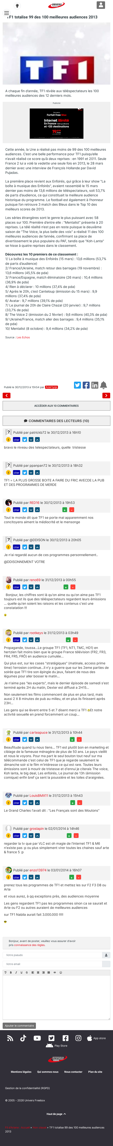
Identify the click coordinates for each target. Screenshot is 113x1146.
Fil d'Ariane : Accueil (17, 1127)
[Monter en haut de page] (37, 439)
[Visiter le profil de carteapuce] (8, 732)
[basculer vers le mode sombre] (17, 5)
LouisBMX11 (39, 796)
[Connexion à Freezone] (101, 5)
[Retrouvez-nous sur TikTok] (24, 1038)
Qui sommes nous (47, 1071)
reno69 (35, 580)
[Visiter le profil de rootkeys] (8, 632)
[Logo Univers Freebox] (56, 5)
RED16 (35, 503)
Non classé (39, 1127)
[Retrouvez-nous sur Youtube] (38, 1038)
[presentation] (5, 973)
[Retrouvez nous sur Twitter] (52, 1038)
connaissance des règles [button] (29, 945)
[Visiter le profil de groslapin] (8, 828)
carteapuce (39, 732)
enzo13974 (38, 870)
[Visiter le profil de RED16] (8, 502)
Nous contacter (73, 1071)
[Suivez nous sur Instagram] (79, 1038)
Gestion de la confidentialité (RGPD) (27, 1088)
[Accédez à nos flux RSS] (10, 1038)
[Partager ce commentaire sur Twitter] (24, 439)
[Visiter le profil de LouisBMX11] (8, 795)
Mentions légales (21, 1071)
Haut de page (55, 1113)
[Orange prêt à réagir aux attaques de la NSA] (106, 395)
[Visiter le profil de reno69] (8, 580)
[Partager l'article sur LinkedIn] (95, 387)
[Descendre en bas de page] (31, 439)
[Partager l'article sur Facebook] (87, 387)
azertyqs (51, 387)
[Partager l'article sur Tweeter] (78, 387)
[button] (5, 973)
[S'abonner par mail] (104, 387)
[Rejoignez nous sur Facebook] (66, 1038)
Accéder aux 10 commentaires (56, 405)
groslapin (37, 829)
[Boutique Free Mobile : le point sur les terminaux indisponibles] (7, 395)
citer (16, 439)
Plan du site (95, 1071)
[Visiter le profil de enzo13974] (8, 870)
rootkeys (37, 633)
